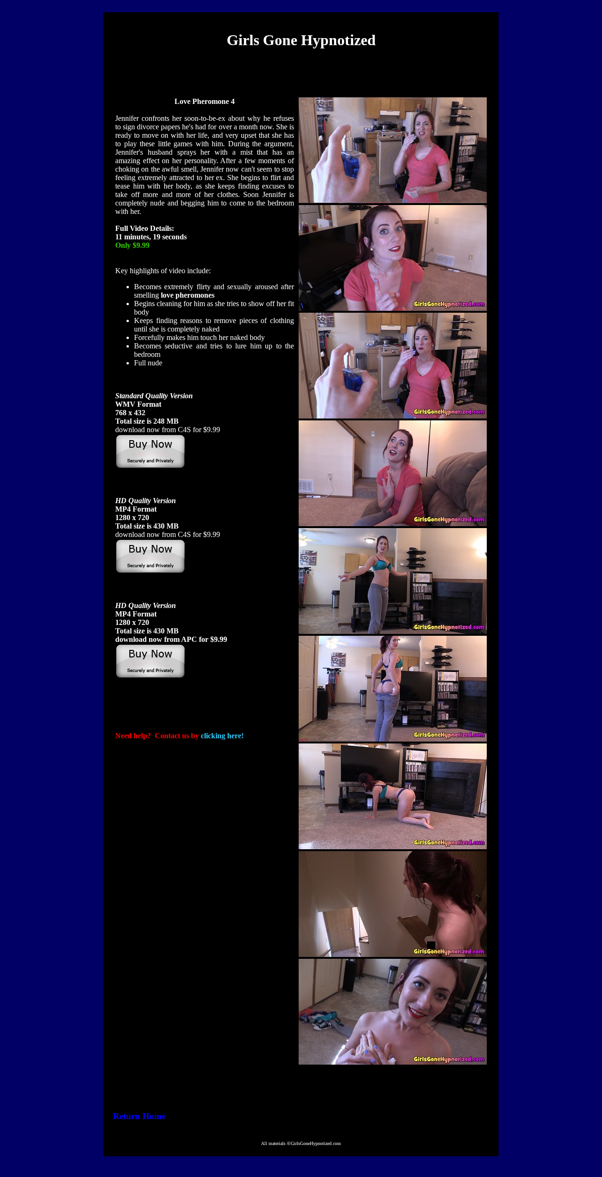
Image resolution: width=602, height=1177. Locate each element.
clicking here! (222, 736)
